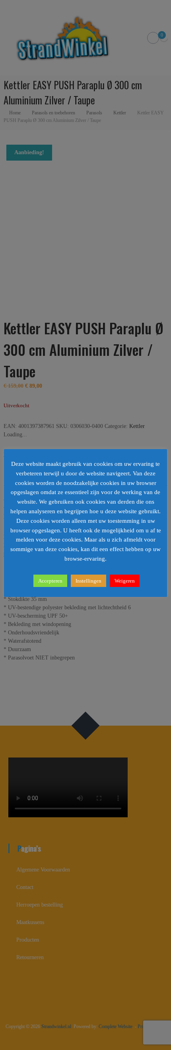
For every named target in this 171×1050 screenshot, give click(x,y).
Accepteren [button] (50, 581)
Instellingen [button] (88, 581)
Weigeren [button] (125, 581)
